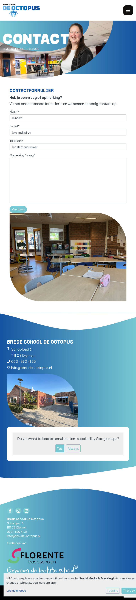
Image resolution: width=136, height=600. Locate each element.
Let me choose (16, 590)
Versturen (18, 209)
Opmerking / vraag (22, 155)
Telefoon (16, 140)
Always (73, 448)
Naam (14, 111)
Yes (60, 448)
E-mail (14, 126)
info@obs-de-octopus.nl (31, 367)
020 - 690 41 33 (23, 361)
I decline (112, 590)
